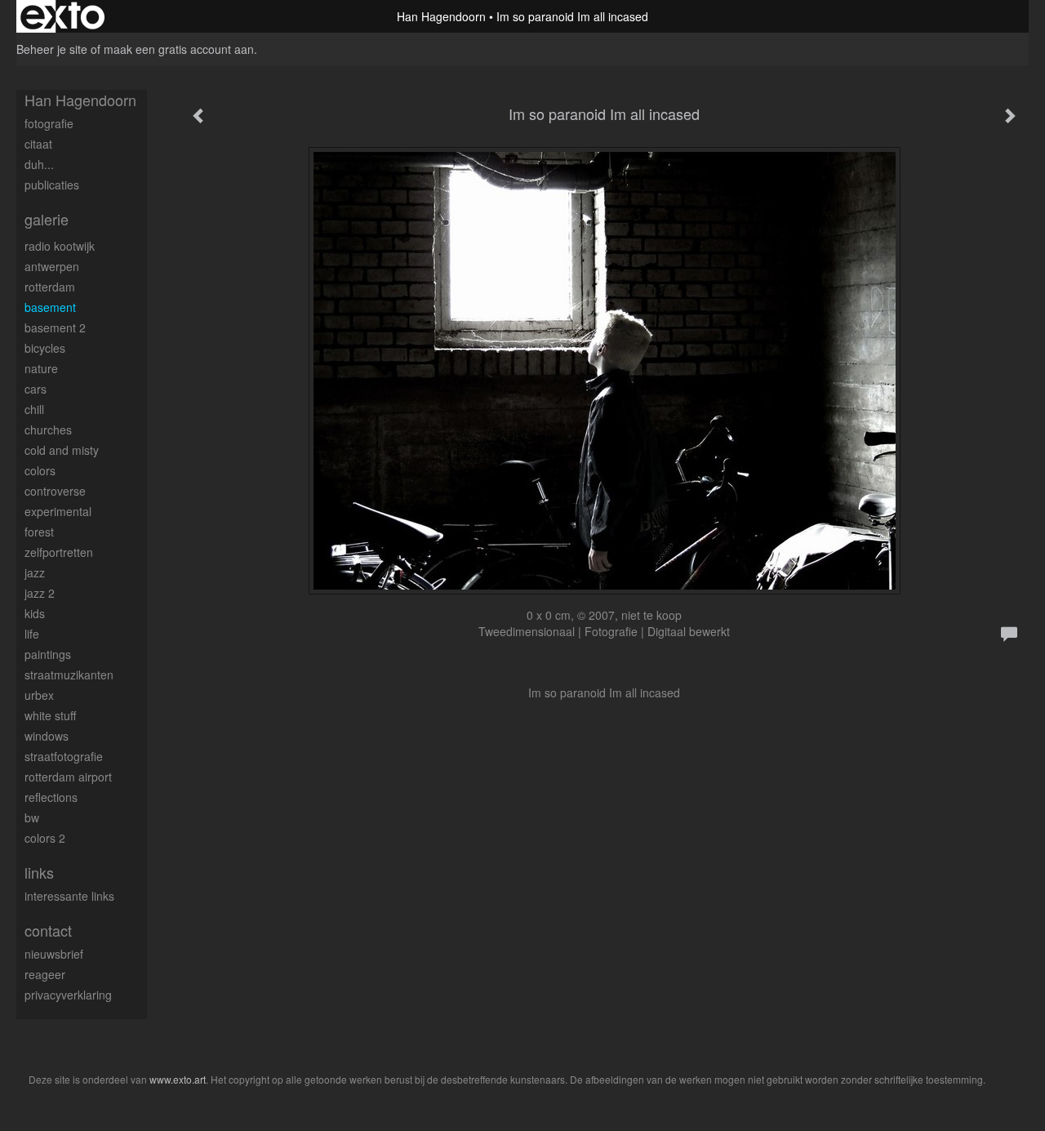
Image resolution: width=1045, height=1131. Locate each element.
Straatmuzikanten (68, 674)
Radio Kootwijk (59, 246)
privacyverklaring (68, 994)
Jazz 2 (39, 593)
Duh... (39, 164)
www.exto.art (177, 1079)
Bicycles (44, 348)
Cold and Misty (61, 450)
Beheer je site (51, 49)
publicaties (51, 184)
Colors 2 (44, 838)
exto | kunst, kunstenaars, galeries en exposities (62, 16)
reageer (44, 974)
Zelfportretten (58, 552)
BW (31, 817)
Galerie (46, 219)
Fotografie (48, 123)
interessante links (69, 896)
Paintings (47, 654)
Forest (39, 531)
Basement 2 (55, 327)
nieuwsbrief (53, 954)
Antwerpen (51, 266)
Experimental (57, 511)
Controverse (55, 491)
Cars (35, 389)
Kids (34, 613)
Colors (40, 470)
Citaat (38, 144)
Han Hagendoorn (441, 16)
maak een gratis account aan (179, 49)
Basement (50, 307)
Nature (41, 368)
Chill (34, 409)
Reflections (51, 797)
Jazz (34, 572)
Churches (48, 429)
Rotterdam (49, 286)
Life (31, 634)
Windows (46, 736)
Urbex (39, 695)
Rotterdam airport (68, 776)
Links (39, 872)
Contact (48, 930)
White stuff (50, 715)
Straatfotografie (63, 756)
